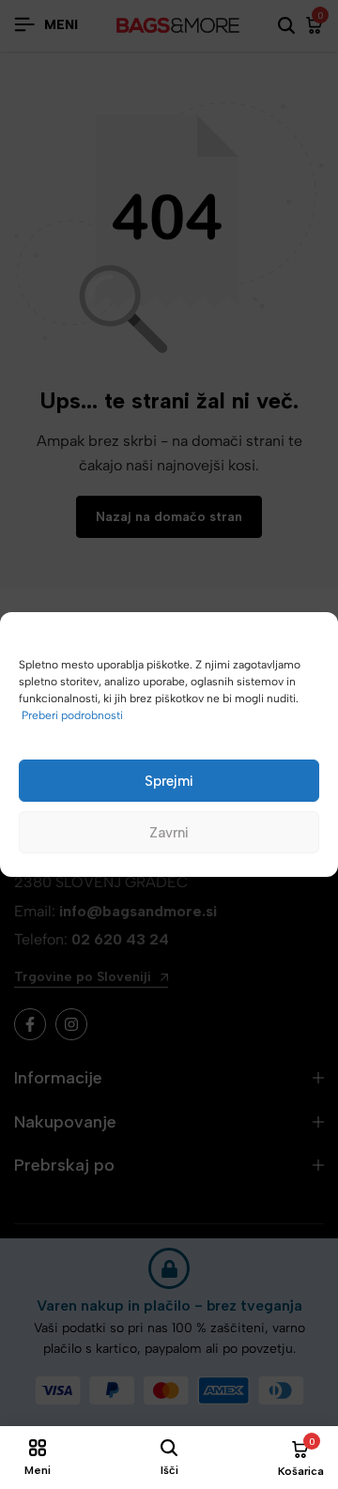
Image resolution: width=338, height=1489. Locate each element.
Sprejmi (169, 781)
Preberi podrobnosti (72, 715)
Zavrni (169, 832)
